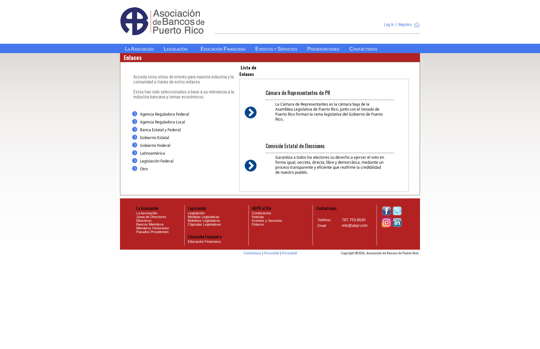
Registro (404, 24)
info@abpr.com (355, 225)
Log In (389, 24)
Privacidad (271, 253)
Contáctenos (252, 253)
